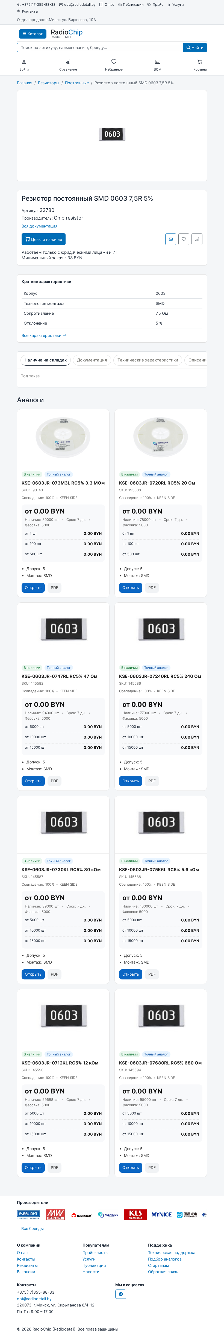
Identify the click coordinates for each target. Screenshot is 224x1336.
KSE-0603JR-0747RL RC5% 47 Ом (59, 676)
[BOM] (158, 62)
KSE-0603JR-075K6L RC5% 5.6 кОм (159, 869)
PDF (54, 587)
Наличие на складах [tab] (46, 360)
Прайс (158, 4)
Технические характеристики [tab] (147, 360)
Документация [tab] (92, 360)
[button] (24, 62)
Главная (24, 82)
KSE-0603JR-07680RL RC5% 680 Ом (160, 1063)
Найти (197, 47)
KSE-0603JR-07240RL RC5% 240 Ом (160, 676)
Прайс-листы (95, 1252)
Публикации (133, 4)
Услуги (178, 4)
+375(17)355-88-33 (38, 4)
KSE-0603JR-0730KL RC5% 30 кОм (61, 869)
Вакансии (26, 1271)
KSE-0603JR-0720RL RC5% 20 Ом (157, 483)
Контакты (30, 11)
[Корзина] (200, 62)
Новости (90, 1271)
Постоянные (77, 82)
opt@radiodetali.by (80, 4)
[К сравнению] (196, 239)
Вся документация (39, 226)
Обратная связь (163, 1271)
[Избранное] (114, 62)
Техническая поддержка (171, 1252)
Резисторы (48, 82)
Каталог (34, 33)
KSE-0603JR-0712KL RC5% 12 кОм (60, 1063)
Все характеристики (42, 335)
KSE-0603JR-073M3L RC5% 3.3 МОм (63, 483)
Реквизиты (27, 1265)
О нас (109, 4)
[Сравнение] (68, 62)
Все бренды (32, 1228)
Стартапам (158, 1265)
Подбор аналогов (165, 1259)
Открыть (33, 587)
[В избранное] (183, 239)
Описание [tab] (198, 360)
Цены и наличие (46, 239)
